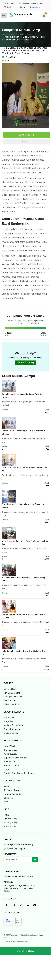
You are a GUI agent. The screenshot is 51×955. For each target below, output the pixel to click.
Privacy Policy (11, 822)
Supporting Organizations (16, 757)
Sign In (22, 7)
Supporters (27, 141)
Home (4, 34)
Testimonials (10, 761)
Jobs (6, 801)
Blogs (6, 769)
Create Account (35, 7)
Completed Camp (26, 135)
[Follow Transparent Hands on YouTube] (34, 905)
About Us (8, 786)
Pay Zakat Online (12, 693)
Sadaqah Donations (13, 696)
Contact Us (9, 798)
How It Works (10, 746)
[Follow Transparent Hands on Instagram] (13, 905)
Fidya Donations (11, 704)
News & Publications (13, 794)
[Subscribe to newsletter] (35, 859)
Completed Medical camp (20, 34)
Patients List (10, 717)
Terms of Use (10, 826)
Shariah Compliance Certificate (19, 773)
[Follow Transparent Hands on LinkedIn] (27, 905)
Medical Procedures (13, 725)
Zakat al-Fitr (10, 700)
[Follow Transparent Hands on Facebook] (6, 905)
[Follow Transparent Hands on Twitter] (20, 905)
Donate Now (9, 689)
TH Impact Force (11, 790)
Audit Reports (10, 754)
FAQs (6, 815)
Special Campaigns (13, 729)
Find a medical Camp (25, 362)
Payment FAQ (10, 818)
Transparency (10, 750)
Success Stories (11, 765)
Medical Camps (11, 733)
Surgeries (8, 721)
